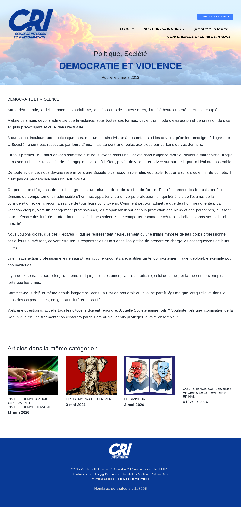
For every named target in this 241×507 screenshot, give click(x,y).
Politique (107, 53)
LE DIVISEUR (134, 399)
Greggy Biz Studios (107, 474)
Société (135, 53)
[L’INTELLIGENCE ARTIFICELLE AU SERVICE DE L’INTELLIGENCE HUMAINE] (33, 358)
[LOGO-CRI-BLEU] (31, 7)
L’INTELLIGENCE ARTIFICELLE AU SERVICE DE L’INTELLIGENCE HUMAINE (32, 403)
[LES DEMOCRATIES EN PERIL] (91, 358)
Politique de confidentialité (132, 478)
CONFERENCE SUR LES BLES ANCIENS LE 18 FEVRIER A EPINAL (207, 392)
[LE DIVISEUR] (149, 358)
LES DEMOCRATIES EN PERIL (90, 399)
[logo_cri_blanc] (120, 443)
